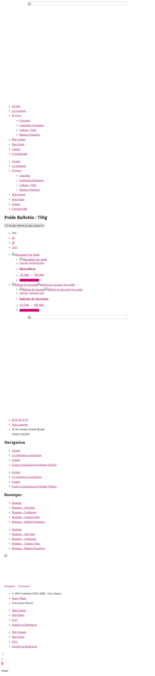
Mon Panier (18, 144)
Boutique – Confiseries (24, 512)
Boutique (17, 503)
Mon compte (18, 139)
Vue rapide (33, 254)
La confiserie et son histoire (27, 455)
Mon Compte (19, 610)
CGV (14, 620)
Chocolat (23, 263)
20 (13, 237)
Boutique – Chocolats (23, 507)
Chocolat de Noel (36, 263)
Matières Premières (29, 134)
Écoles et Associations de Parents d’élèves (34, 465)
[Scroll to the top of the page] (3, 654)
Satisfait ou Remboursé (24, 624)
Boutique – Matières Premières (28, 521)
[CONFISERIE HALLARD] (13, 556)
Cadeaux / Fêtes (27, 130)
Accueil (16, 106)
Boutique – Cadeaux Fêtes (26, 517)
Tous (14, 247)
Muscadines (27, 268)
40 (13, 242)
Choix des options (29, 280)
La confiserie (19, 111)
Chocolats (24, 120)
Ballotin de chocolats (33, 298)
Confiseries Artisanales (31, 125)
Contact (16, 149)
